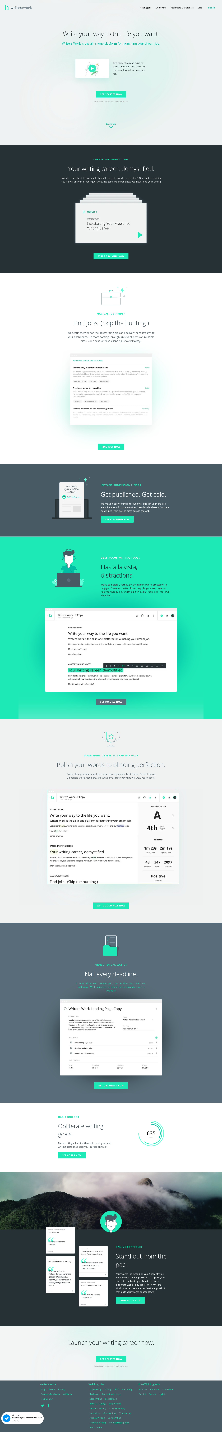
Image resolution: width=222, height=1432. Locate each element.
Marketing (127, 1389)
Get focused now (111, 701)
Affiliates (67, 1394)
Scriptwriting (115, 1403)
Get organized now (111, 1085)
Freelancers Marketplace (182, 7)
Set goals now (71, 1155)
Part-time (154, 1389)
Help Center (47, 1398)
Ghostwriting (109, 1413)
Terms (52, 1389)
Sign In (211, 7)
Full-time (143, 1389)
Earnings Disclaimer (50, 1394)
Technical (94, 1394)
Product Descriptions (119, 1422)
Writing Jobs (145, 7)
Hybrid (163, 1394)
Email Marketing (98, 1403)
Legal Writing (114, 1417)
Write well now (111, 905)
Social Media (111, 1398)
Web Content (96, 1427)
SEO (116, 1389)
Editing (108, 1389)
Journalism (95, 1413)
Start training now (111, 256)
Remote (152, 1394)
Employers (161, 7)
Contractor (168, 1389)
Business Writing (98, 1408)
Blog (200, 7)
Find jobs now (111, 446)
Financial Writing (98, 1422)
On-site (142, 1394)
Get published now (117, 519)
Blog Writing (96, 1398)
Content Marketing (111, 1394)
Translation (125, 1413)
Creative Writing (117, 1408)
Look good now (130, 1300)
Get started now (111, 94)
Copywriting (95, 1389)
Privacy (61, 1389)
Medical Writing (97, 1417)
